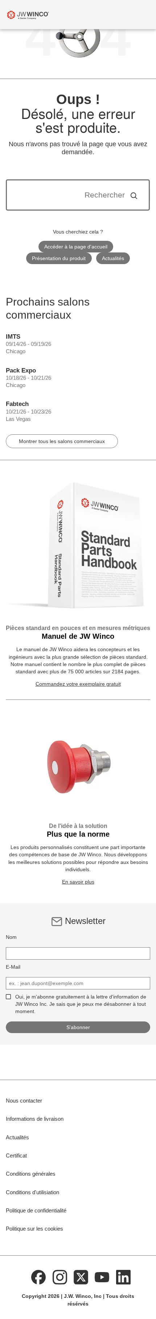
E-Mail (13, 967)
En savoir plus (78, 882)
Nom (11, 937)
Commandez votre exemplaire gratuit (78, 684)
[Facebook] (38, 1277)
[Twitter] (81, 1277)
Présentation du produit (59, 258)
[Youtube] (102, 1277)
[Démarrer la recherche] (134, 195)
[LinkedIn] (123, 1277)
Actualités (113, 258)
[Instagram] (60, 1277)
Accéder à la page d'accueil (75, 247)
